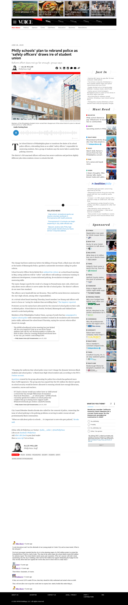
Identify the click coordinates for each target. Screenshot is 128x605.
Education (62, 27)
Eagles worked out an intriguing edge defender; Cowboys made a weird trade (99, 88)
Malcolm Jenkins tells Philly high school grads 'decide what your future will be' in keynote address (60, 229)
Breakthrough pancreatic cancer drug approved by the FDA (99, 189)
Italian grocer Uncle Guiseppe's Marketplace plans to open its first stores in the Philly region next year (101, 92)
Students (52, 455)
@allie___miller (45, 430)
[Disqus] (46, 514)
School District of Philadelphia (22, 458)
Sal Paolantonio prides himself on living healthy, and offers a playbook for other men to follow (101, 204)
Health (60, 21)
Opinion (34, 27)
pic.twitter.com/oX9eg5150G (33, 335)
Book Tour (91, 241)
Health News (92, 137)
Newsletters (82, 27)
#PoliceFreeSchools (45, 333)
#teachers (25, 396)
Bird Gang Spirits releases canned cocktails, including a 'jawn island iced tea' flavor (101, 97)
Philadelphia (36, 455)
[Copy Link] (78, 68)
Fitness (90, 230)
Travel (90, 264)
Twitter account (18, 375)
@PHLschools (51, 396)
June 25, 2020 (43, 338)
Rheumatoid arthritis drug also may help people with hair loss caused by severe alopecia (100, 194)
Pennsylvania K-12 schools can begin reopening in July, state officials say (61, 222)
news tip (20, 438)
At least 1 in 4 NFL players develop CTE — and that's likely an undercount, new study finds (101, 199)
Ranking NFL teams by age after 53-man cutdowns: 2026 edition (100, 79)
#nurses (17, 396)
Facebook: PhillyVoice (28, 433)
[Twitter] (60, 68)
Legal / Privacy (71, 595)
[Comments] (71, 68)
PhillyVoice (25, 22)
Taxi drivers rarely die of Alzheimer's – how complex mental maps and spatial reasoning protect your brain (100, 83)
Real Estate (92, 253)
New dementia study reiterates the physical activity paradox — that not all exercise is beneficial (100, 210)
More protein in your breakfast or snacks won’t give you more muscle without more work (100, 215)
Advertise (33, 595)
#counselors (46, 394)
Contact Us (52, 595)
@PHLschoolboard (24, 327)
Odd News (51, 27)
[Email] (75, 68)
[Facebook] (56, 68)
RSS (103, 595)
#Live (44, 329)
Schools (23, 73)
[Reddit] (67, 68)
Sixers (90, 170)
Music (90, 148)
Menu (14, 22)
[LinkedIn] (64, 68)
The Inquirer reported (67, 302)
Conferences (92, 319)
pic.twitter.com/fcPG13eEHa (40, 402)
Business (72, 27)
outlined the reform (50, 272)
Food (89, 159)
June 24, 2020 (43, 404)
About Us (15, 595)
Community (92, 330)
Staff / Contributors (89, 596)
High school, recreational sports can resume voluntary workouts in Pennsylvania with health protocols (60, 216)
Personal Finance (94, 297)
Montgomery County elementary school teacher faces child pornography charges (100, 102)
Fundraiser (92, 286)
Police (17, 73)
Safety (58, 455)
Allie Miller (27, 67)
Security (45, 455)
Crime (43, 27)
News (48, 21)
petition (16, 379)
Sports (99, 21)
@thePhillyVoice (59, 430)
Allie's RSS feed (20, 435)
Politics (26, 27)
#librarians (37, 394)
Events (86, 21)
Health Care (92, 363)
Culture (73, 21)
